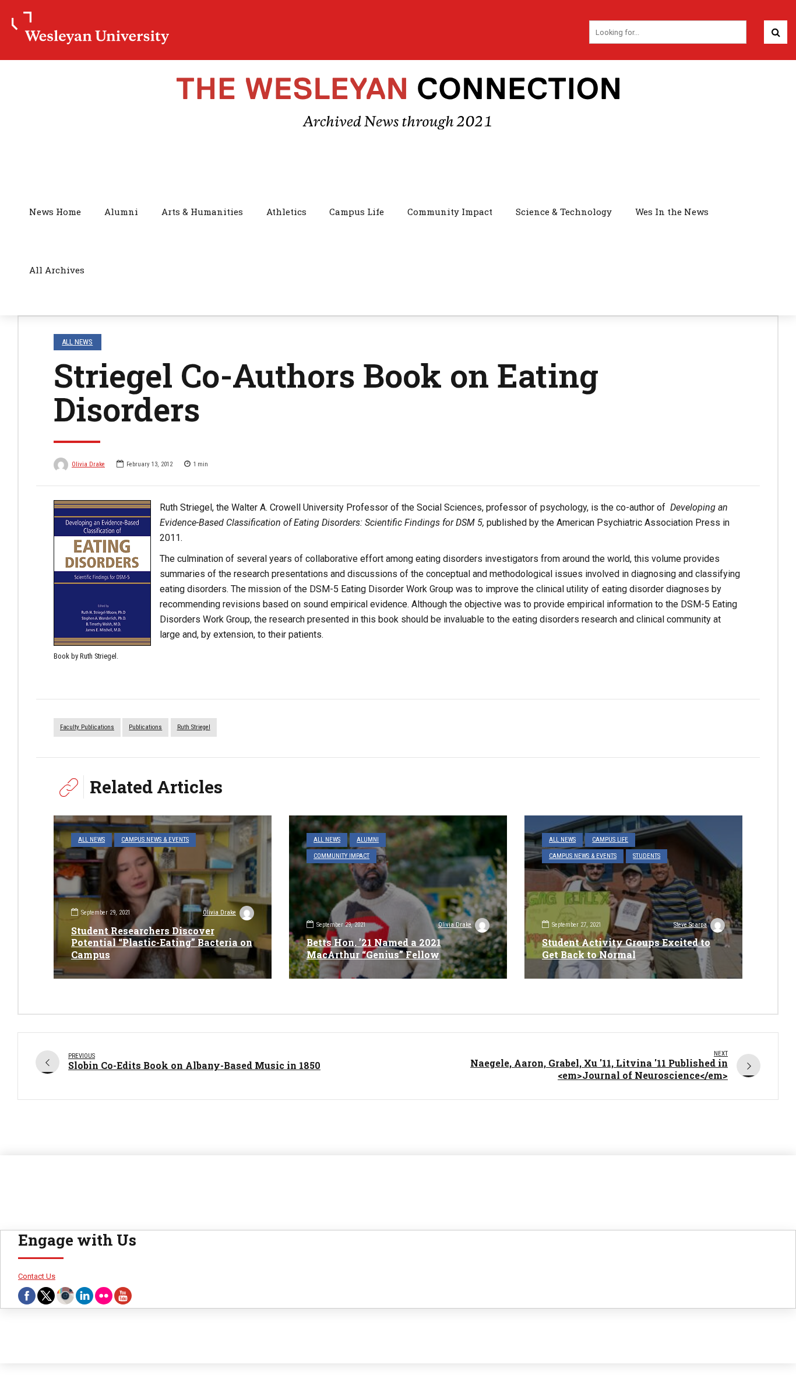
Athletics (286, 211)
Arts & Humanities (202, 211)
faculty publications (87, 727)
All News (77, 341)
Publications (145, 727)
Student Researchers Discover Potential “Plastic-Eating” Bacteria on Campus (161, 942)
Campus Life (356, 211)
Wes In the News (672, 211)
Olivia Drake (88, 464)
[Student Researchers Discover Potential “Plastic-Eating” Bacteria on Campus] (162, 897)
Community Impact (449, 211)
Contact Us (36, 1276)
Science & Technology (564, 211)
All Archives (56, 270)
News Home (55, 211)
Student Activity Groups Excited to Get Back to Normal (626, 948)
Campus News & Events (155, 839)
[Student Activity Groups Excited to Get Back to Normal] (633, 897)
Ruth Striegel (193, 727)
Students (646, 856)
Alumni (121, 211)
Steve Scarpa (690, 925)
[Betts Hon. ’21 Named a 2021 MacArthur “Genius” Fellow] (398, 897)
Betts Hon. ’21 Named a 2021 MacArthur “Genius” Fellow (374, 948)
